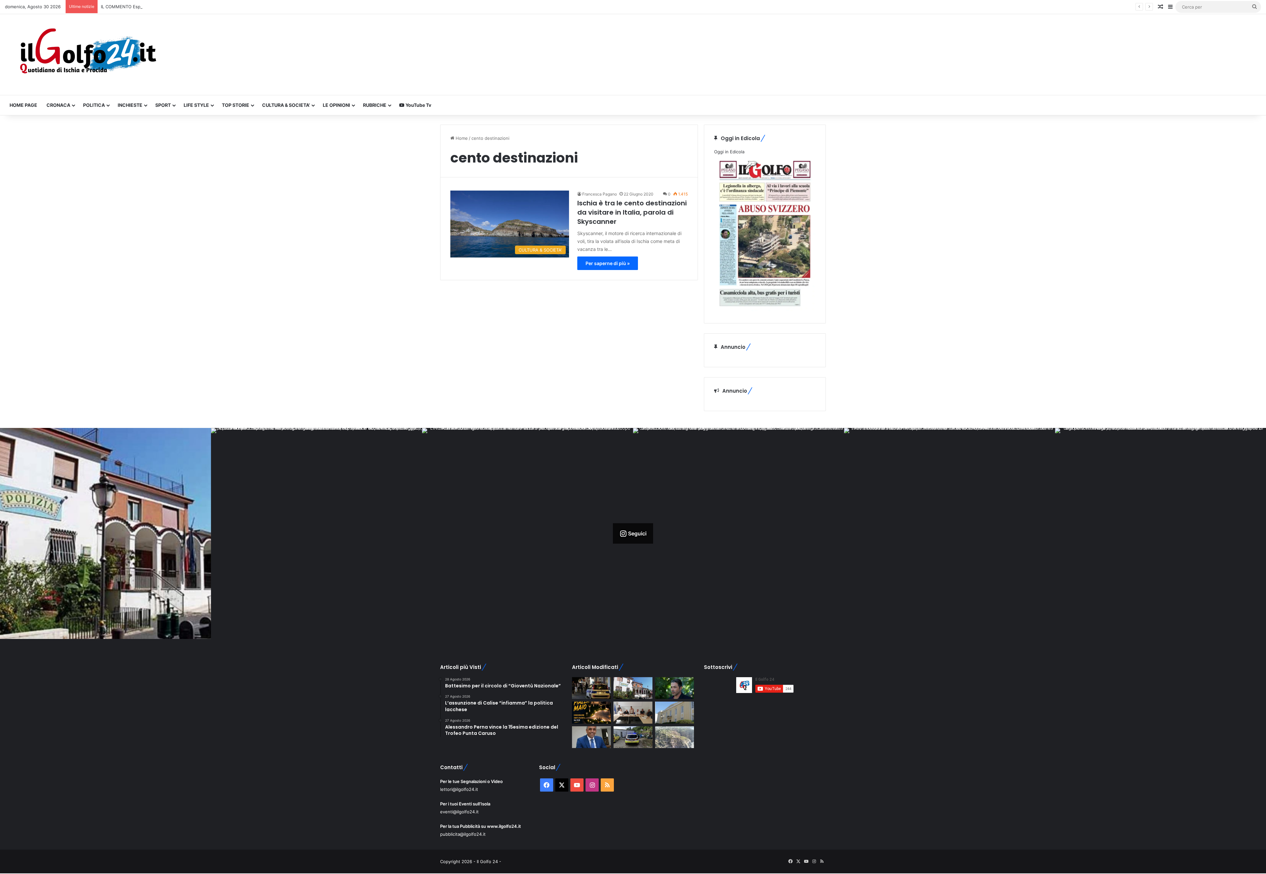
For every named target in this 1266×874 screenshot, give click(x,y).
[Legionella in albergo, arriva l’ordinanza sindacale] (591, 737)
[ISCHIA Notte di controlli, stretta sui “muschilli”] (591, 688)
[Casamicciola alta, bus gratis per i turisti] (633, 713)
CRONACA (58, 105)
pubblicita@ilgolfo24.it (463, 834)
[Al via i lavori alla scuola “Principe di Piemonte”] (674, 713)
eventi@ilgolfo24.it (459, 811)
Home (461, 138)
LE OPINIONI (336, 105)
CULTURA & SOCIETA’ (286, 105)
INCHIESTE (130, 105)
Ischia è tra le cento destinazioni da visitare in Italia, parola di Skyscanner (632, 212)
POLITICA (94, 105)
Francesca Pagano (599, 194)
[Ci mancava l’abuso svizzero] (674, 737)
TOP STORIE (235, 105)
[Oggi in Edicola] (765, 309)
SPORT (163, 105)
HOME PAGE (23, 105)
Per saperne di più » (608, 263)
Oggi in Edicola (729, 151)
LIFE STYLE (196, 105)
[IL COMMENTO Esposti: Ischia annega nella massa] (674, 688)
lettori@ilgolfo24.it (459, 789)
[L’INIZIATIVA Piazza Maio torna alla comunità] (591, 713)
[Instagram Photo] (105, 533)
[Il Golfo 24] (87, 54)
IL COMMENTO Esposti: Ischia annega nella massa (152, 6)
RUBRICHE (374, 105)
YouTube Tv (418, 105)
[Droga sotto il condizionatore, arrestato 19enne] (633, 688)
